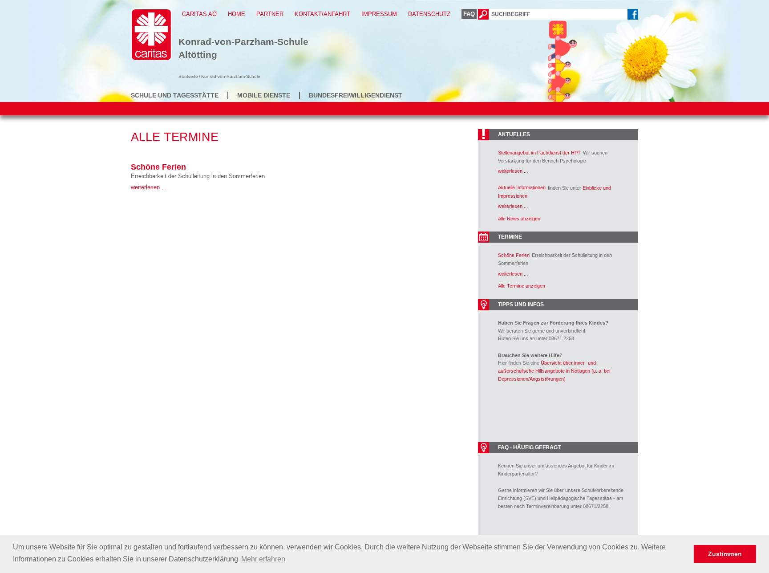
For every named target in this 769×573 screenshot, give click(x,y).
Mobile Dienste (263, 95)
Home (236, 14)
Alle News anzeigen (519, 218)
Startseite (188, 76)
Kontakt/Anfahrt (322, 14)
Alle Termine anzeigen (521, 286)
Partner (269, 14)
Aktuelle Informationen (522, 187)
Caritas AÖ (199, 14)
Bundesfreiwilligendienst (355, 95)
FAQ (469, 14)
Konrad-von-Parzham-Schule (230, 76)
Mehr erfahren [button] (263, 559)
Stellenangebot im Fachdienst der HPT (539, 152)
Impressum (379, 14)
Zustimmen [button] (725, 553)
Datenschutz (429, 14)
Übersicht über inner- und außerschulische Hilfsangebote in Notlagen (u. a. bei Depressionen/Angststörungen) (554, 370)
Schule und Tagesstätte (175, 95)
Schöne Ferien (158, 167)
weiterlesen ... (149, 187)
